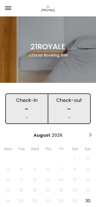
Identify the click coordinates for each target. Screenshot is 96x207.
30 (87, 201)
